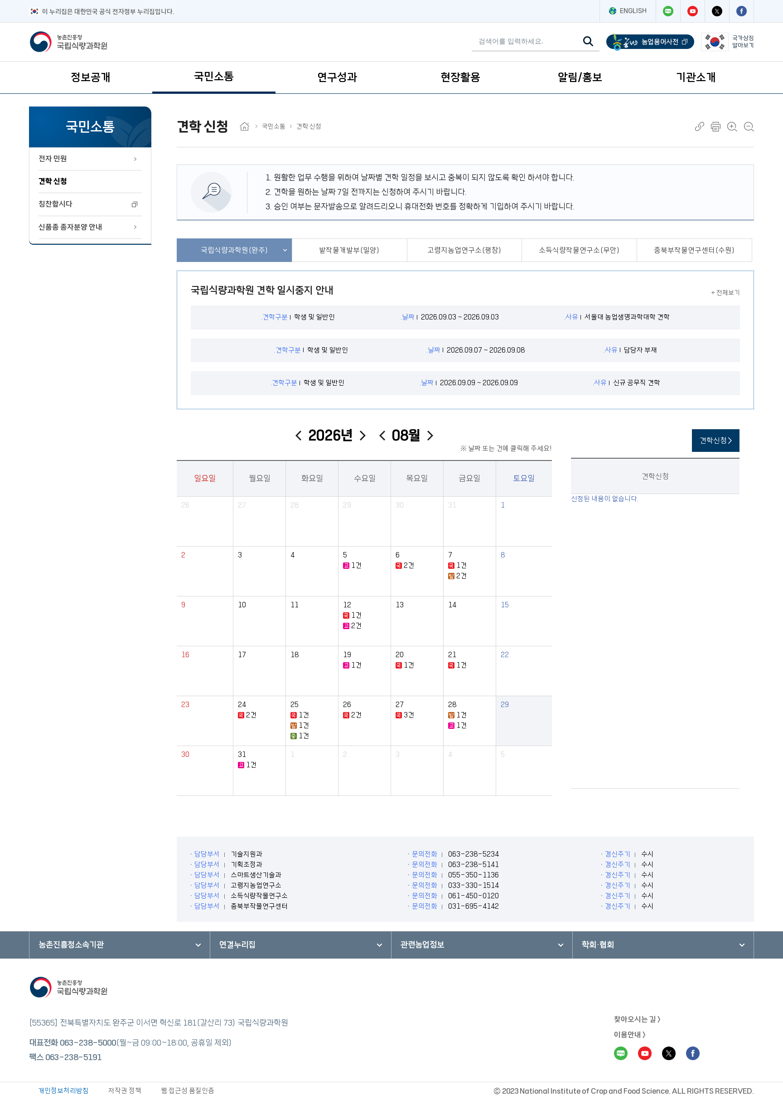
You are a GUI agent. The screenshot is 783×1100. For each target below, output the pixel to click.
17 (242, 655)
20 (400, 655)
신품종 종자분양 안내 (70, 227)
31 (452, 505)
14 (452, 605)
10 (242, 605)
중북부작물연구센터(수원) (694, 250)
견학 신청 (53, 181)
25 (294, 704)
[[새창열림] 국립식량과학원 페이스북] (741, 11)
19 (347, 655)
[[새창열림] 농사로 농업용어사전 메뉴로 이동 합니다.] (650, 42)
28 (294, 505)
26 (185, 505)
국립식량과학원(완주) (234, 250)
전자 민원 (53, 159)
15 (505, 605)
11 (294, 605)
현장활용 (460, 77)
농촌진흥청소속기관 (71, 945)
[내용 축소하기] (749, 126)
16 (185, 655)
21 (452, 655)
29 (347, 505)
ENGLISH (633, 11)
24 (242, 704)
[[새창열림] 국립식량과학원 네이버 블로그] (668, 11)
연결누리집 (237, 945)
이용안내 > (630, 1035)
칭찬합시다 (55, 204)
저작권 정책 (124, 1091)
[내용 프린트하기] (715, 126)
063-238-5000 (88, 1042)
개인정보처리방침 (63, 1091)
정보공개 (91, 77)
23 (185, 704)
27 (242, 505)
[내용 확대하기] (732, 126)
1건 (356, 565)
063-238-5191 (73, 1057)
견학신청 (714, 440)
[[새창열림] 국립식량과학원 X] (717, 11)
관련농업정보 (422, 945)
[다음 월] (430, 436)
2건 (409, 565)
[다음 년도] (363, 436)
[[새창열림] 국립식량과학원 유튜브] (692, 11)
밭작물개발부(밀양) (349, 250)
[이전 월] (382, 436)
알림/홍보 (580, 77)
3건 (409, 715)
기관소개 (696, 77)
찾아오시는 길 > (637, 1019)
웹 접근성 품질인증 (187, 1091)
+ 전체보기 (725, 292)
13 (400, 605)
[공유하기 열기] (699, 126)
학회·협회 (598, 945)
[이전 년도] (298, 436)
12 (347, 605)
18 (294, 655)
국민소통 (214, 76)
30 (400, 505)
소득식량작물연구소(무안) (579, 250)
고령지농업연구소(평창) (464, 250)
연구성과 (337, 77)
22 (505, 655)
